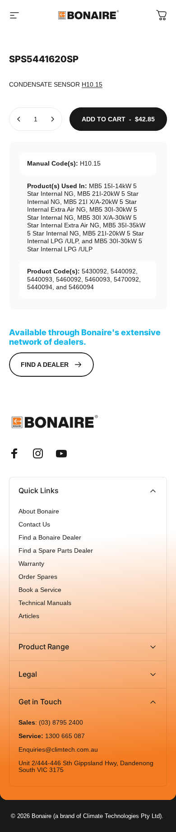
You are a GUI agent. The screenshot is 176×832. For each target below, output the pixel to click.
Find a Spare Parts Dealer (56, 550)
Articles (29, 616)
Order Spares (38, 576)
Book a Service (40, 590)
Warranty (31, 563)
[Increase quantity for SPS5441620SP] (52, 119)
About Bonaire (39, 511)
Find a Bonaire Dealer (50, 537)
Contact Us (34, 524)
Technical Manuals (45, 603)
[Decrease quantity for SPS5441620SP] (18, 119)
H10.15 (92, 84)
